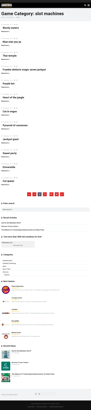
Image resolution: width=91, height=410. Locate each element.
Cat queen (8, 181)
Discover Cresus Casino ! (9, 226)
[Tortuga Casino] (5, 305)
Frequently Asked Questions (56, 406)
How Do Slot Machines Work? (11, 223)
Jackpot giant (11, 139)
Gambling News (7, 260)
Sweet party (10, 153)
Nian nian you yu (12, 41)
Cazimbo (14, 309)
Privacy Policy (31, 406)
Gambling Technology (9, 263)
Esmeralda (9, 167)
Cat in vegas (10, 111)
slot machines (10, 17)
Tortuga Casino (17, 298)
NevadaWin (15, 321)
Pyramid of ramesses (15, 125)
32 (56, 194)
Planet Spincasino (18, 286)
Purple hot (8, 83)
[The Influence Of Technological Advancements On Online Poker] (5, 381)
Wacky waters (11, 27)
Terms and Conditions (41, 406)
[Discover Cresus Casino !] (5, 370)
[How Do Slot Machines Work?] (5, 358)
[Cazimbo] (5, 317)
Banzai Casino (16, 332)
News (4, 266)
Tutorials (6, 275)
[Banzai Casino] (5, 340)
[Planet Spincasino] (5, 294)
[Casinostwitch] (6, 5)
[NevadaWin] (5, 328)
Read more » (5, 31)
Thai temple (10, 55)
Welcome (6, 272)
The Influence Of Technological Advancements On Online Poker (22, 230)
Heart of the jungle (13, 97)
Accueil (3, 17)
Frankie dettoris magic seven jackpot (24, 69)
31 (51, 194)
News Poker (6, 269)
